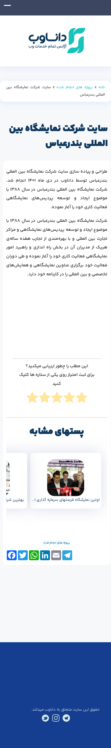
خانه (101, 87)
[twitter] (45, 718)
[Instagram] (56, 718)
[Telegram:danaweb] (66, 718)
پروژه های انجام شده (74, 87)
